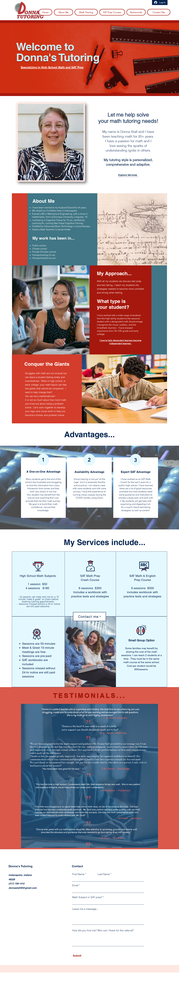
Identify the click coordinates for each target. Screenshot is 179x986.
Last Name (104, 874)
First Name (78, 874)
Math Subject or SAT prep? (87, 897)
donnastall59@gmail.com (23, 888)
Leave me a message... (85, 909)
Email (75, 885)
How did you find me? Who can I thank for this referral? (103, 930)
